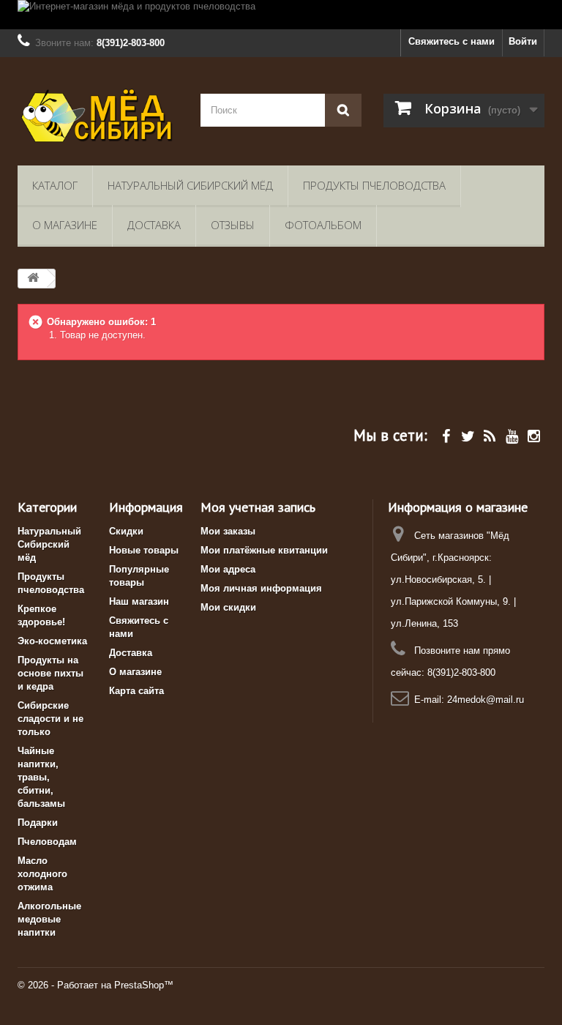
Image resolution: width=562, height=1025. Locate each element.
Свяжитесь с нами (451, 41)
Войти (523, 41)
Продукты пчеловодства (374, 185)
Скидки (126, 531)
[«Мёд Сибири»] (98, 116)
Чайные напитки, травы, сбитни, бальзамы (41, 777)
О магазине (64, 224)
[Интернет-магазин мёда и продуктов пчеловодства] (281, 14)
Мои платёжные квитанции (264, 550)
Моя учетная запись (258, 507)
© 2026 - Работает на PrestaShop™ (95, 985)
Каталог (55, 185)
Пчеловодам (47, 841)
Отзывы (233, 224)
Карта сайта (136, 690)
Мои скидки (228, 607)
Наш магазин (139, 601)
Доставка (154, 224)
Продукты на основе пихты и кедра (50, 673)
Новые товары (144, 550)
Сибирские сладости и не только (50, 718)
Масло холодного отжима (42, 873)
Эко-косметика (52, 641)
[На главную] (33, 278)
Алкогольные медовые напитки (49, 919)
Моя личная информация (261, 588)
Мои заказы (228, 531)
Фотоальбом (323, 224)
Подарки (38, 822)
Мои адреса (228, 569)
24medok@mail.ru (485, 699)
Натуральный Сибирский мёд (190, 185)
